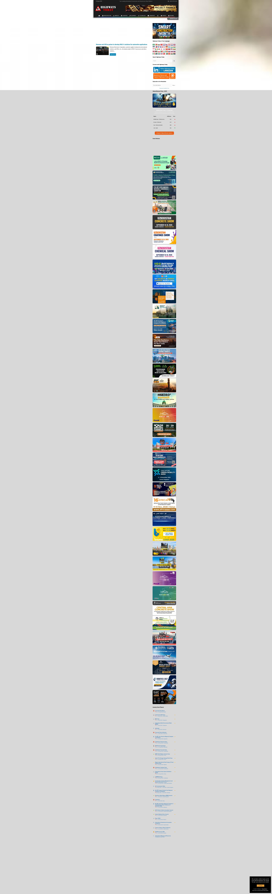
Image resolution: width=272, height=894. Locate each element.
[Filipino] (156, 46)
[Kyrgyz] (167, 49)
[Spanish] (154, 53)
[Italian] (159, 49)
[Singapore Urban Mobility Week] (164, 474)
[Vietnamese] (169, 53)
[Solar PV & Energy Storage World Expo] (164, 281)
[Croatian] (164, 44)
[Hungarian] (174, 46)
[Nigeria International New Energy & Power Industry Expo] (164, 207)
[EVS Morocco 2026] (164, 415)
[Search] (174, 60)
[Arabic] (154, 44)
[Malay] (172, 49)
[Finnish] (159, 46)
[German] (167, 46)
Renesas (99, 37)
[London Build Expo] (164, 563)
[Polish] (159, 51)
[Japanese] (161, 49)
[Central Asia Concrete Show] (164, 608)
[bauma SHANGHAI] (164, 534)
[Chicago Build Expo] (164, 445)
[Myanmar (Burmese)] (174, 49)
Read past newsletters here (164, 88)
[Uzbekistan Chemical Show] (164, 252)
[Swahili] (156, 53)
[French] (161, 46)
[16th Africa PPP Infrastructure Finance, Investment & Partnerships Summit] (164, 504)
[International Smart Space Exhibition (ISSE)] (164, 296)
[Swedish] (159, 53)
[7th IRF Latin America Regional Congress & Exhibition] (164, 192)
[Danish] (169, 44)
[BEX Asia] (164, 163)
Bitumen (172, 15)
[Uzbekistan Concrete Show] (164, 222)
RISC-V (105, 37)
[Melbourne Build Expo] (164, 549)
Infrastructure (107, 15)
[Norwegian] (154, 51)
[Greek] (169, 46)
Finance (164, 15)
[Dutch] (172, 44)
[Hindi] (172, 46)
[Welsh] (172, 53)
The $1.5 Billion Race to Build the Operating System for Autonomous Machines (115, 18)
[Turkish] (164, 53)
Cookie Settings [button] (257, 889)
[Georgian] (164, 46)
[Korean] (164, 49)
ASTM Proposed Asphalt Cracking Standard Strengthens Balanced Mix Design (147, 18)
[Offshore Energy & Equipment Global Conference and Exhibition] (164, 519)
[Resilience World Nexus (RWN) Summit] (164, 341)
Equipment (133, 15)
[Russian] (169, 51)
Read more (112, 54)
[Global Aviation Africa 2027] (164, 653)
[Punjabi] (164, 51)
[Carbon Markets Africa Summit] (164, 371)
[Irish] (156, 49)
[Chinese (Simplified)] (161, 44)
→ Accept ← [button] (260, 885)
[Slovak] (172, 51)
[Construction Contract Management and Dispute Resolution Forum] (164, 311)
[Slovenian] (174, 51)
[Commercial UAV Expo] (164, 148)
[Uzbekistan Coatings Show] (164, 237)
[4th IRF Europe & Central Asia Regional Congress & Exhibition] (164, 326)
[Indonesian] (154, 49)
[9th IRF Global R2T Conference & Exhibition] (164, 460)
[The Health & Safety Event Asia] (164, 489)
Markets (117, 15)
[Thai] (161, 53)
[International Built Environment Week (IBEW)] (164, 178)
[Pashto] (156, 51)
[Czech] (167, 44)
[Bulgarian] (159, 44)
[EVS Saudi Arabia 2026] (164, 593)
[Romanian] (167, 51)
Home (99, 15)
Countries (124, 15)
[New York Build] (164, 638)
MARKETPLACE (173, 18)
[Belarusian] (156, 44)
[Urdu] (167, 53)
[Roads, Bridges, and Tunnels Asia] (164, 430)
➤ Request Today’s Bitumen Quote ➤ (164, 133)
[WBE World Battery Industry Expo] (164, 267)
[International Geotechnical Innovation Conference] (164, 385)
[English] (174, 44)
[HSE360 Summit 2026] (164, 400)
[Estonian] (154, 46)
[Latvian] (169, 49)
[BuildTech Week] (164, 667)
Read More (264, 889)
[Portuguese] (161, 51)
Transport (152, 15)
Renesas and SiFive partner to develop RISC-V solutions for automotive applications (121, 44)
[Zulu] (174, 53)
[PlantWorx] (164, 697)
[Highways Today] (105, 8)
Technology (143, 15)
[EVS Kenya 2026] (164, 578)
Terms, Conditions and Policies (138, 891)
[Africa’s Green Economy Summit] (164, 623)
